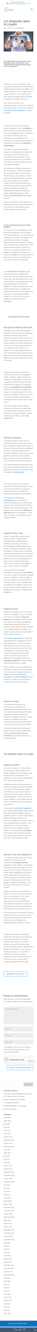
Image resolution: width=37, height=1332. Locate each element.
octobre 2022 (8, 1236)
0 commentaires (18, 28)
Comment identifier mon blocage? (15, 1106)
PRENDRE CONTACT (15, 974)
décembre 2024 (9, 1172)
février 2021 (8, 1297)
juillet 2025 (7, 1153)
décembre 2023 (9, 1207)
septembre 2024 (9, 1182)
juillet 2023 (7, 1220)
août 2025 (7, 1150)
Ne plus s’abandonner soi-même (14, 1099)
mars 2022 (7, 1256)
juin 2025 (7, 1156)
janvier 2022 (8, 1262)
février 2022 (8, 1259)
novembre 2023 (9, 1211)
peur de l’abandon (16, 196)
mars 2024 (7, 1198)
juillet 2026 (7, 1121)
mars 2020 (7, 1313)
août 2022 (7, 1243)
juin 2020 (7, 1304)
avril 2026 (7, 1130)
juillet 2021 (7, 1281)
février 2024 (8, 1201)
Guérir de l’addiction (10, 1109)
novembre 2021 (9, 1268)
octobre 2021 (8, 1272)
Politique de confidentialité (17, 1323)
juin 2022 (7, 1246)
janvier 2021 (8, 1300)
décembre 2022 (9, 1230)
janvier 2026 (8, 1137)
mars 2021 (7, 1294)
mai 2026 (7, 1127)
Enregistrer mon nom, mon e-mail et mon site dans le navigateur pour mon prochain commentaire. (17, 1049)
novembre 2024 (9, 1175)
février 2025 (8, 1166)
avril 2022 (7, 1252)
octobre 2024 (8, 1179)
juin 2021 (7, 1284)
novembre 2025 (9, 1140)
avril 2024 (7, 1195)
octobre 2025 (8, 1143)
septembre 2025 (9, 1146)
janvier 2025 (8, 1169)
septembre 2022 (9, 1240)
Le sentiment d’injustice (11, 1103)
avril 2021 (7, 1291)
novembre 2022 (9, 1233)
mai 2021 (7, 1288)
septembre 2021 (9, 1275)
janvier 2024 (8, 1204)
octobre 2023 (8, 1214)
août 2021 (7, 1278)
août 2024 (7, 1185)
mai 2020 (7, 1307)
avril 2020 (7, 1310)
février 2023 (8, 1223)
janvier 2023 (8, 1227)
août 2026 (7, 1118)
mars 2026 (7, 1134)
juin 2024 (7, 1188)
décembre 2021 (9, 1265)
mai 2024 (7, 1191)
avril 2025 (7, 1163)
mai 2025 (7, 1159)
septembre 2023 (9, 1217)
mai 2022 (7, 1249)
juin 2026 (7, 1124)
